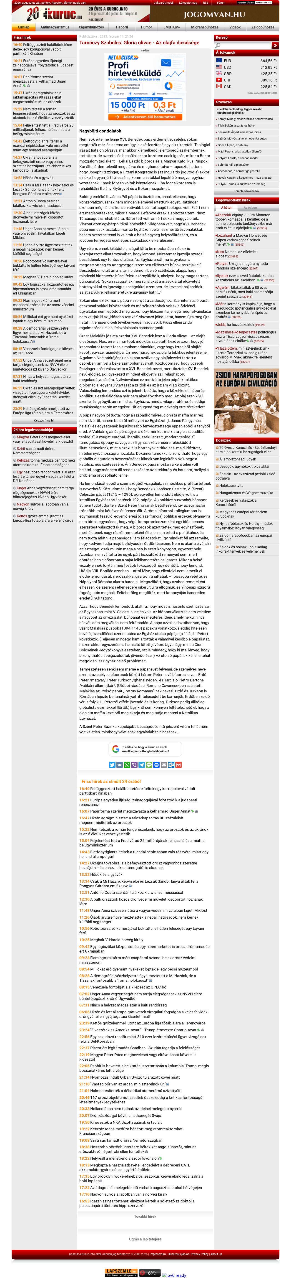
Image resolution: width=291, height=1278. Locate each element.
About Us (216, 1254)
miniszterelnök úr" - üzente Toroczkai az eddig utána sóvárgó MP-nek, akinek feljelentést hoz (244, 355)
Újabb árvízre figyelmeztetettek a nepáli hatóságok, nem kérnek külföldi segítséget (42, 249)
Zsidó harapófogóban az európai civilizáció (244, 538)
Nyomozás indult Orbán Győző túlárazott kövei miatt (135, 1077)
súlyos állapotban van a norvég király (41, 506)
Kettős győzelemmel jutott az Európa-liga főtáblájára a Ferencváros (43, 411)
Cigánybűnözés (91, 27)
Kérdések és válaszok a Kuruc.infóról (236, 502)
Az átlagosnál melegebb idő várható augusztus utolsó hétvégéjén (146, 1187)
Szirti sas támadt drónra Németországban (126, 1140)
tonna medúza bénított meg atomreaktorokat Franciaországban (44, 462)
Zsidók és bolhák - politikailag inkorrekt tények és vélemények (241, 549)
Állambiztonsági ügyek (237, 459)
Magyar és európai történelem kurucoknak (241, 514)
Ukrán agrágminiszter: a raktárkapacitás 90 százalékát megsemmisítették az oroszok (37, 97)
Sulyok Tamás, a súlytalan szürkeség (240, 184)
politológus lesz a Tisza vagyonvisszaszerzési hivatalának (246, 336)
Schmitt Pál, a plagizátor (232, 164)
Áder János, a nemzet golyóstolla (238, 171)
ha (241, 325)
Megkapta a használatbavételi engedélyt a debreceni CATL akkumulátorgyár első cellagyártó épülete (134, 1167)
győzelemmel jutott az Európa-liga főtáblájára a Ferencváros (43, 518)
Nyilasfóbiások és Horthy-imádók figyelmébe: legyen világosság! (244, 526)
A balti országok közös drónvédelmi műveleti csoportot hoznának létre (38, 217)
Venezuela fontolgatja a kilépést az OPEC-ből (44, 351)
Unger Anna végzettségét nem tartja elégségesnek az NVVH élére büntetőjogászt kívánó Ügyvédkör (42, 364)
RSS (205, 2)
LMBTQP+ (171, 27)
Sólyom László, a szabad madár (237, 158)
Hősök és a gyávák (33, 178)
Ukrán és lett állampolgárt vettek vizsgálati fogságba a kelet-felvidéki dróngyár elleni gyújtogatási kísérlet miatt (44, 395)
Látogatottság (188, 2)
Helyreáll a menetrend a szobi (124, 1158)
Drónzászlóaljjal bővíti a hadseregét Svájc (125, 1115)
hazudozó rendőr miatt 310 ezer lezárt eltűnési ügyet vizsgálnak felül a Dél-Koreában (44, 476)
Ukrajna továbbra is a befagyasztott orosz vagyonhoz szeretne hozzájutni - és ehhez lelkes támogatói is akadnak (42, 164)
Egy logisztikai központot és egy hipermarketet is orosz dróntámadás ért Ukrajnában (44, 288)
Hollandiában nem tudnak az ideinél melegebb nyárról (136, 1108)
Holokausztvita (231, 486)
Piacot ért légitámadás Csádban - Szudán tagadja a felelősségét (145, 1048)
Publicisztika (88, 36)
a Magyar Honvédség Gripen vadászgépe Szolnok (241, 240)
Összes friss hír (44, 420)
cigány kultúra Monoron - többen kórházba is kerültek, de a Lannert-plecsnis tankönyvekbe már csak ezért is (244, 221)
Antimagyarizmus (54, 27)
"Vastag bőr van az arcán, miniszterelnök (128, 1084)
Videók (235, 27)
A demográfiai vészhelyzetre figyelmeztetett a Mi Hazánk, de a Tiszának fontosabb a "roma (40, 335)
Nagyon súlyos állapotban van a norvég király (128, 1194)
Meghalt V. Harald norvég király (43, 277)
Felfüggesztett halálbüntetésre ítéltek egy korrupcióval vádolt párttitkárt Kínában (42, 49)
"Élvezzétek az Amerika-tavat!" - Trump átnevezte (143, 1030)
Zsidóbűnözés (262, 27)
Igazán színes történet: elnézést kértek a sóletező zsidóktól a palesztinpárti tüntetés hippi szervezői (137, 1203)
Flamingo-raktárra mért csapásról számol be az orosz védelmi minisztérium (43, 305)
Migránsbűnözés (204, 27)
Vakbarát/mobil (163, 2)
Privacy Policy (199, 1254)
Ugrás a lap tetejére (145, 1239)
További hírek (145, 1216)
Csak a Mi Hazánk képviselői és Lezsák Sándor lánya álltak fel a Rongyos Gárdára (43, 189)
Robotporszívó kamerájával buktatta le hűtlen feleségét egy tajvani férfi (44, 265)
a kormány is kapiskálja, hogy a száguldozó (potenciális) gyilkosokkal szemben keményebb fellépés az (246, 310)
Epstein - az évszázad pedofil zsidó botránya (245, 476)
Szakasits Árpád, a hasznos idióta (238, 132)
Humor (146, 27)
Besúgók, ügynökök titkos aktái (244, 467)
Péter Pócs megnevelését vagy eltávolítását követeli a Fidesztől (43, 439)
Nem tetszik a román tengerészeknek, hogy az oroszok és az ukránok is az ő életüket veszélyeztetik (44, 113)
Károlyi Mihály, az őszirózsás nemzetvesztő (244, 119)
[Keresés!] (275, 45)
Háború (122, 27)
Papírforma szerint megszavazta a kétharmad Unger (39, 81)
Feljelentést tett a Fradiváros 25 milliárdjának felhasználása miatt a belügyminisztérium (43, 129)
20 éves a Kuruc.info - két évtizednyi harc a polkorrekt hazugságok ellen (246, 450)
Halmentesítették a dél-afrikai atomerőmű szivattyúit (135, 1090)
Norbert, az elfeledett (237, 254)
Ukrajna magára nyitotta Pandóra (242, 266)
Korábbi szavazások (246, 191)
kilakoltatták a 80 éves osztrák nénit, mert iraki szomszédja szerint (244, 292)
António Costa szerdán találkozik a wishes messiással (38, 203)
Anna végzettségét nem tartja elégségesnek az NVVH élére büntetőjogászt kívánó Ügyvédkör (43, 492)
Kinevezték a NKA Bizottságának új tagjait (126, 1122)
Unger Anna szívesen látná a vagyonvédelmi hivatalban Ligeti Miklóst (41, 233)
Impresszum (158, 1254)
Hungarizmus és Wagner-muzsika (246, 493)
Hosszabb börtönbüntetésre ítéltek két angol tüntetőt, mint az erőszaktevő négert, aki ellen (137, 1149)
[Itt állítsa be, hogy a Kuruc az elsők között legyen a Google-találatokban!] (145, 755)
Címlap (23, 27)
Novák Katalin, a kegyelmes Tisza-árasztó (243, 177)
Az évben (250, 208)
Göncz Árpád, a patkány (232, 145)
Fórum (221, 2)
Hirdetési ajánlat (178, 1254)
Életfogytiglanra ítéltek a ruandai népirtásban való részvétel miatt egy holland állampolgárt (40, 145)
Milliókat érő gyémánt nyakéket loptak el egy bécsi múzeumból (43, 319)
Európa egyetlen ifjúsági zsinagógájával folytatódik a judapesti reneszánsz (43, 65)
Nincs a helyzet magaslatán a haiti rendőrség (42, 379)
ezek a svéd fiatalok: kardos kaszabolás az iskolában (245, 278)
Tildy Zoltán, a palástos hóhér (236, 125)
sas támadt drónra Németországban (34, 451)
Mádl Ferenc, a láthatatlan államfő (238, 151)
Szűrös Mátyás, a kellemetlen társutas (241, 138)
